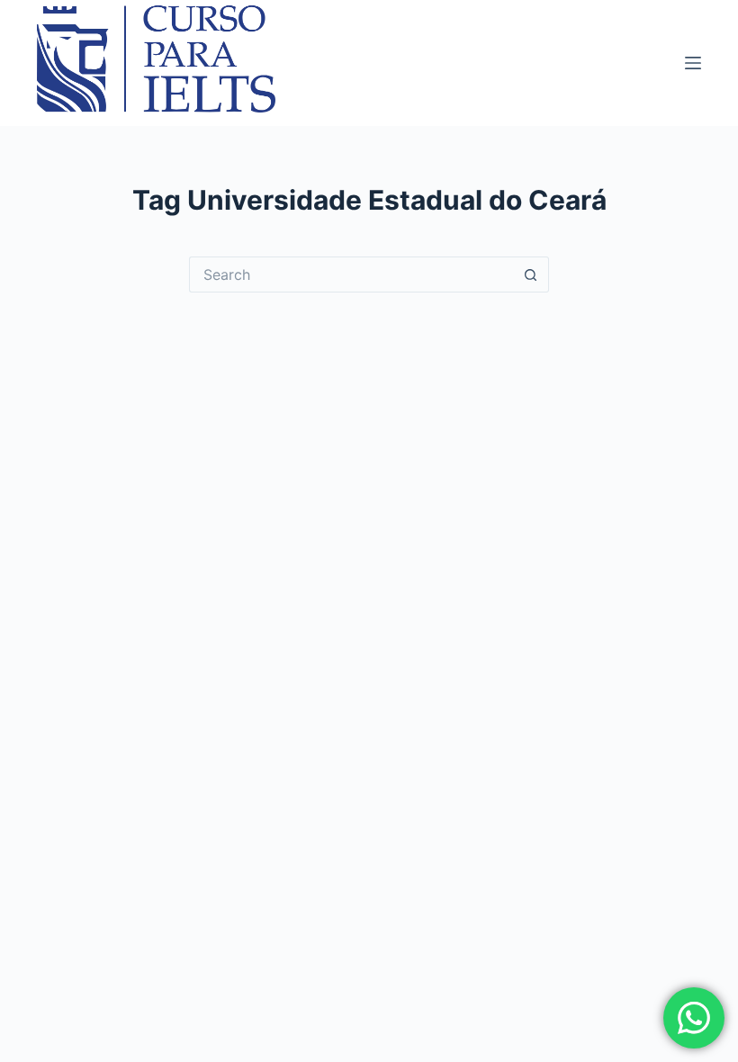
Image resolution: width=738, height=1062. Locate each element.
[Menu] (693, 63)
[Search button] (531, 274)
